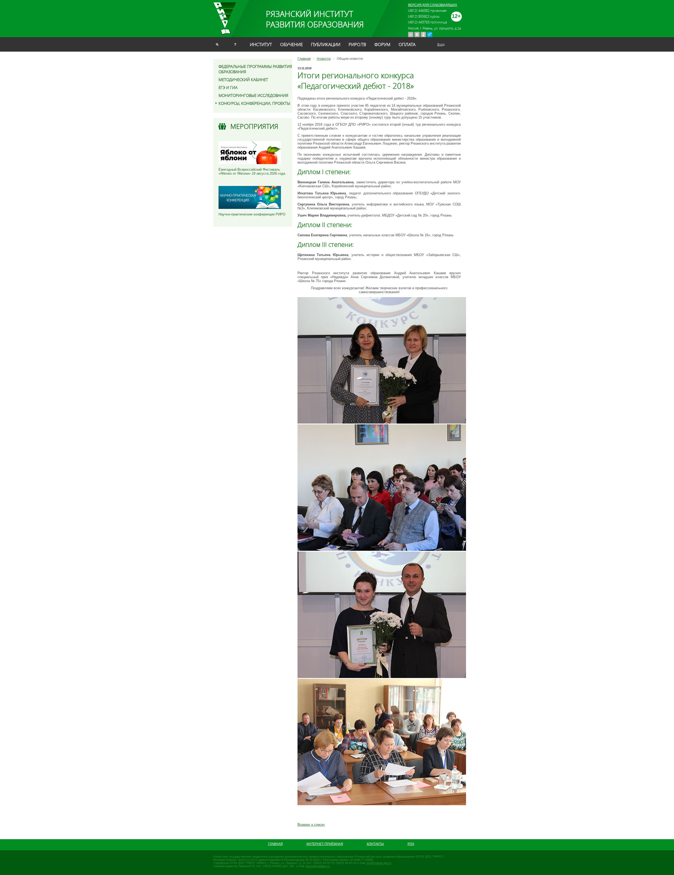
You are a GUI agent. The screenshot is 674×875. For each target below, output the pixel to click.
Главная (275, 844)
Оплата (407, 44)
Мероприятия (254, 126)
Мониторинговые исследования (253, 95)
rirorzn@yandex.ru (317, 866)
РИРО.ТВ (357, 44)
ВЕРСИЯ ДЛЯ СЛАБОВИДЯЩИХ (432, 5)
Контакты (375, 844)
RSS (411, 844)
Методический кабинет (243, 79)
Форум (382, 44)
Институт (261, 44)
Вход (441, 44)
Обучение (291, 44)
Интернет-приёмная (324, 844)
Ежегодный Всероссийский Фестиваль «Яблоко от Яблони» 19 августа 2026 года (252, 171)
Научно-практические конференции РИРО (252, 214)
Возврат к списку (311, 825)
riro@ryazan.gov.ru (378, 862)
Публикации (325, 44)
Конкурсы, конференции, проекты (254, 103)
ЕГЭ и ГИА (228, 87)
